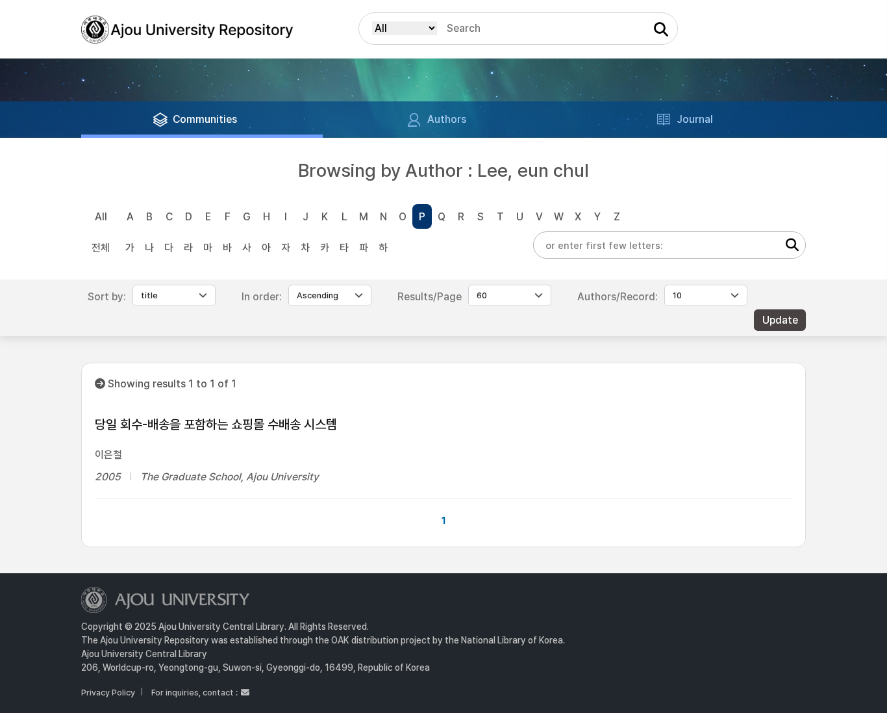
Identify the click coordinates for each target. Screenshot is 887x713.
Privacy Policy (108, 692)
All (101, 217)
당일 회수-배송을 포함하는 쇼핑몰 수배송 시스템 (216, 424)
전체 (101, 248)
